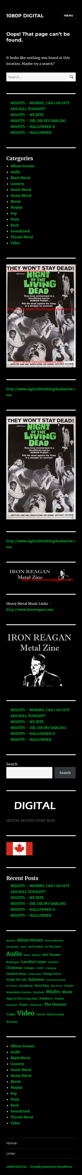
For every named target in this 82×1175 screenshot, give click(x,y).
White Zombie (55, 1014)
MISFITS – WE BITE (27, 115)
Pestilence (46, 998)
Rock (15, 225)
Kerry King (42, 985)
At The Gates (53, 946)
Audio (15, 172)
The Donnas (55, 1004)
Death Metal (21, 190)
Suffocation (36, 1005)
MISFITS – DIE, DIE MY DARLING (38, 121)
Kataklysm (26, 985)
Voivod (40, 1014)
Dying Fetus (52, 974)
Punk (15, 219)
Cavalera (53, 962)
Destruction (34, 974)
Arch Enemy (35, 946)
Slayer (23, 1005)
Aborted (10, 940)
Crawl (39, 968)
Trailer (10, 1014)
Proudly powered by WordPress (51, 1167)
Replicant (11, 1005)
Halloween (36, 980)
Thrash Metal (22, 237)
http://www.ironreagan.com (29, 609)
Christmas (14, 968)
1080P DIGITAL (25, 16)
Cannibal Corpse (33, 962)
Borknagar (12, 962)
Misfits (53, 991)
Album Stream (22, 166)
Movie (16, 201)
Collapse (29, 968)
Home (11, 1143)
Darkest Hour (16, 974)
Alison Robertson (54, 940)
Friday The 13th (16, 979)
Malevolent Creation (18, 992)
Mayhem (38, 992)
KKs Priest (56, 986)
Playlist (17, 207)
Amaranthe (12, 946)
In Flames (11, 986)
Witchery (11, 1021)
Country (17, 184)
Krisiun (68, 985)
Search (12, 764)
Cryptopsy (50, 968)
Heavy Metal (21, 195)
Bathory (36, 955)
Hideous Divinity (55, 980)
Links (10, 1154)
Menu (68, 15)
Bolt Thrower (51, 955)
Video (15, 243)
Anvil (23, 946)
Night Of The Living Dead (21, 998)
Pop (14, 213)
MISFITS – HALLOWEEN (31, 132)
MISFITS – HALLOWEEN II (33, 127)
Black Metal (20, 178)
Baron (27, 955)
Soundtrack (20, 231)
